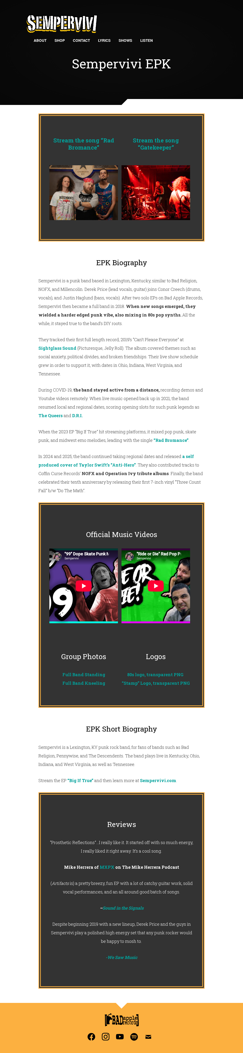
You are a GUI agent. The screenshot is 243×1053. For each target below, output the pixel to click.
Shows (125, 40)
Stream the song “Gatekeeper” (156, 144)
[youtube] (120, 1036)
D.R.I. (77, 415)
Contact (81, 40)
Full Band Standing (83, 674)
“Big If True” (80, 780)
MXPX (107, 867)
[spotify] (134, 1036)
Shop (60, 40)
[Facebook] (91, 1036)
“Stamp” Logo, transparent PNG (156, 683)
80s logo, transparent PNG (155, 674)
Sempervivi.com (158, 780)
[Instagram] (105, 1036)
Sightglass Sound (57, 348)
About (40, 40)
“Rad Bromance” (171, 440)
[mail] (148, 1036)
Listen (146, 40)
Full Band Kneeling (83, 683)
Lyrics (104, 40)
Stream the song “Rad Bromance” (83, 144)
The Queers (50, 415)
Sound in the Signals (123, 908)
